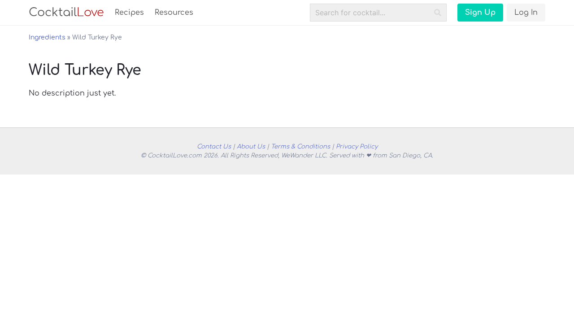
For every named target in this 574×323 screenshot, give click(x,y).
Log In (526, 13)
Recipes (129, 13)
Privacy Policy (357, 146)
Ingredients (47, 37)
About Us (251, 146)
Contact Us (214, 146)
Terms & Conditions (300, 146)
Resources (174, 13)
